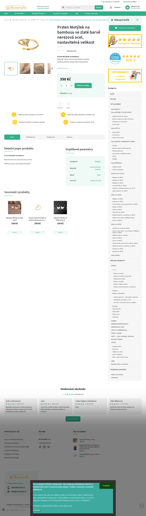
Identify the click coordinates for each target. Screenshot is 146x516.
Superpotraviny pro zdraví (120, 116)
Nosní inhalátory (117, 354)
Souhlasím (106, 486)
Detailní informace (63, 68)
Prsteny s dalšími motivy (121, 284)
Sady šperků (115, 312)
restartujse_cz (44, 447)
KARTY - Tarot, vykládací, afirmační (122, 336)
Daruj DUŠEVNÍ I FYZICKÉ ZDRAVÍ (121, 112)
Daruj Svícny (116, 135)
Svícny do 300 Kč (117, 220)
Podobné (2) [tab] (30, 137)
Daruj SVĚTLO (115, 128)
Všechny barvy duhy (118, 138)
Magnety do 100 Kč (117, 183)
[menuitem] (7, 13)
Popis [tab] (12, 137)
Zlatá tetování (116, 309)
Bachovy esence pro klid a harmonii (122, 119)
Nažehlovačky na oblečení (120, 235)
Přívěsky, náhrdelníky (118, 293)
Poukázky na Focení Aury (119, 122)
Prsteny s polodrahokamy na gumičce (125, 287)
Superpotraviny (116, 346)
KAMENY (114, 321)
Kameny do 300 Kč (117, 202)
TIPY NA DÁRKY (115, 104)
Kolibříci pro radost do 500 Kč (121, 228)
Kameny (114, 146)
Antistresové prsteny (119, 279)
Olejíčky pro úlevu (117, 352)
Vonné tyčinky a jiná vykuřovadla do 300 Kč (125, 204)
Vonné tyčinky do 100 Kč (119, 186)
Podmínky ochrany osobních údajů (16, 447)
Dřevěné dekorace (117, 151)
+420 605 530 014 (45, 443)
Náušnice (115, 291)
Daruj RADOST (115, 109)
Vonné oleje (115, 124)
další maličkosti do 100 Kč (120, 191)
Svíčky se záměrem (117, 170)
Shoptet (13, 510)
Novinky (113, 99)
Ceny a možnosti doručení (110, 2)
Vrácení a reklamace (11, 450)
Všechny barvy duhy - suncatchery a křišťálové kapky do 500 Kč (125, 232)
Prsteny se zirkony (119, 273)
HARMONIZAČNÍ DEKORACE (119, 324)
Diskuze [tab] (69, 137)
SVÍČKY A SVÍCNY (116, 333)
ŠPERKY (113, 266)
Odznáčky (115, 317)
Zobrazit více (73, 419)
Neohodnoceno (71, 51)
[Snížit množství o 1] (61, 86)
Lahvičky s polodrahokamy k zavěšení (125, 302)
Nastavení (37, 510)
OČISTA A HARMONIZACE (119, 330)
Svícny (114, 156)
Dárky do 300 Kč (116, 195)
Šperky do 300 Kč (117, 207)
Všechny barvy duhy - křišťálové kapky (123, 218)
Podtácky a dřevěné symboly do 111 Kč (123, 188)
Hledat (99, 7)
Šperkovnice (115, 314)
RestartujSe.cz (40, 447)
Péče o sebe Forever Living (120, 357)
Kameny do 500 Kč (117, 249)
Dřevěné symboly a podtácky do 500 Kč (123, 246)
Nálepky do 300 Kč (117, 199)
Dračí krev (115, 349)
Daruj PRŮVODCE (116, 163)
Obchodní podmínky (130, 2)
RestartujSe (48, 447)
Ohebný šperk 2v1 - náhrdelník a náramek (126, 297)
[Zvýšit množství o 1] (71, 86)
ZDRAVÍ (113, 342)
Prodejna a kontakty (11, 454)
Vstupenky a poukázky (118, 369)
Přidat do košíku (83, 85)
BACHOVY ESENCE (116, 339)
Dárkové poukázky (117, 375)
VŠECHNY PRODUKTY (117, 260)
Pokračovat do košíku (127, 28)
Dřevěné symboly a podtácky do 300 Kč (123, 215)
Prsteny (114, 270)
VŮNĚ (112, 361)
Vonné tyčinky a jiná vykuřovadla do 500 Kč (125, 243)
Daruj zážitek (115, 255)
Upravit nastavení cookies (23, 507)
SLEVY (112, 94)
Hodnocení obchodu (73, 389)
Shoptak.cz (22, 510)
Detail (15, 232)
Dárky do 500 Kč (116, 224)
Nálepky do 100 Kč (117, 177)
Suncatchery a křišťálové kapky (121, 154)
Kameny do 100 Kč (117, 180)
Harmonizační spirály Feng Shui (121, 148)
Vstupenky (114, 378)
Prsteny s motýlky (119, 281)
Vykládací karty (116, 167)
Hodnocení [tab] (51, 137)
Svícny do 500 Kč (117, 241)
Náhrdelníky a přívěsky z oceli (122, 300)
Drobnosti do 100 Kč (117, 174)
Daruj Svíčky (115, 132)
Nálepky (114, 159)
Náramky (115, 306)
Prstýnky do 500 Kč (117, 251)
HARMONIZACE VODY (117, 327)
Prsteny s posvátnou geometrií (122, 276)
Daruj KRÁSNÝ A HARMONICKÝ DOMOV (123, 142)
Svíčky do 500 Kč (117, 238)
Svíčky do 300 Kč (117, 210)
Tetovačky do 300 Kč (118, 212)
